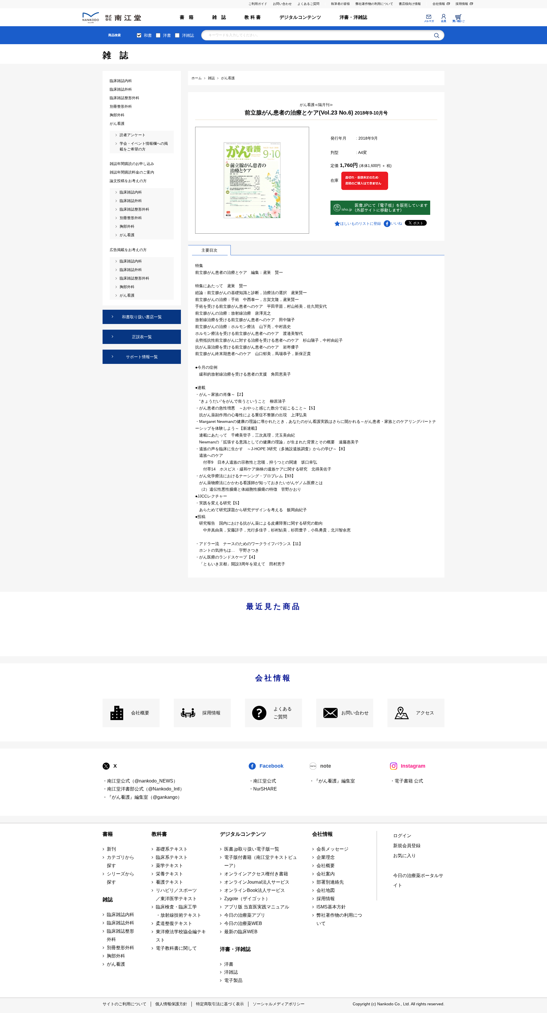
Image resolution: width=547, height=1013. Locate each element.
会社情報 (438, 3)
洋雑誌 (188, 35)
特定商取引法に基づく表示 (220, 1004)
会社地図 (326, 890)
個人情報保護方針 (171, 1004)
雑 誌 (219, 17)
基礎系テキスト (172, 849)
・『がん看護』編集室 (332, 780)
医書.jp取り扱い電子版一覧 (251, 849)
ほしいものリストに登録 (360, 223)
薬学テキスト (169, 865)
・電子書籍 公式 (406, 780)
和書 (148, 35)
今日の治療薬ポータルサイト (418, 880)
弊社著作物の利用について (374, 3)
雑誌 (108, 899)
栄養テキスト (169, 873)
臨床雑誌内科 (120, 914)
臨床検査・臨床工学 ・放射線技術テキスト (178, 911)
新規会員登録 (407, 845)
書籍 (108, 834)
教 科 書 (252, 17)
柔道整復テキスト (174, 923)
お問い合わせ (282, 3)
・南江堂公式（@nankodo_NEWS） (140, 780)
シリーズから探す (120, 877)
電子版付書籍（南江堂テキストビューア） (260, 861)
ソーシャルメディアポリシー (279, 1004)
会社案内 (326, 873)
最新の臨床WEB (241, 931)
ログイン (402, 835)
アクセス (425, 712)
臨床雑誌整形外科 (120, 935)
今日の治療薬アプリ (244, 915)
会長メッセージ (332, 849)
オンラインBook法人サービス (254, 890)
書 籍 (187, 17)
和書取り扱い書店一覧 (142, 317)
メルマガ (429, 21)
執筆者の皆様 (340, 3)
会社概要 (140, 712)
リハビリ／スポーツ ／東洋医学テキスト (176, 894)
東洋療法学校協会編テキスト (181, 935)
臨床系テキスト (172, 857)
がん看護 (116, 964)
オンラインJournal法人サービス (256, 882)
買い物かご (458, 21)
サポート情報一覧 (142, 356)
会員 (443, 21)
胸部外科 (116, 955)
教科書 (159, 834)
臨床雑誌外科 (120, 922)
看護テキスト (169, 882)
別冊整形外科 (120, 947)
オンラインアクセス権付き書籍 (256, 873)
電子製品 (233, 980)
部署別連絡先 (330, 882)
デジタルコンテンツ (300, 17)
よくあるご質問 (308, 3)
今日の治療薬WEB (243, 923)
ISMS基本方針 (331, 906)
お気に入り (404, 855)
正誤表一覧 (142, 337)
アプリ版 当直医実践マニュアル (256, 906)
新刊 (111, 849)
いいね (396, 223)
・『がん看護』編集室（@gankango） (142, 797)
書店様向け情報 (410, 3)
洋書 (167, 35)
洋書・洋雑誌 (353, 17)
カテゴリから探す (120, 861)
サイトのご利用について (124, 1004)
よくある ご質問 (283, 713)
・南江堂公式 (262, 780)
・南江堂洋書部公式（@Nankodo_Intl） (143, 788)
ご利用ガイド (257, 3)
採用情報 (462, 3)
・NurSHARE (263, 788)
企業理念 (326, 857)
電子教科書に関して (176, 948)
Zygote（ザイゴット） (247, 898)
